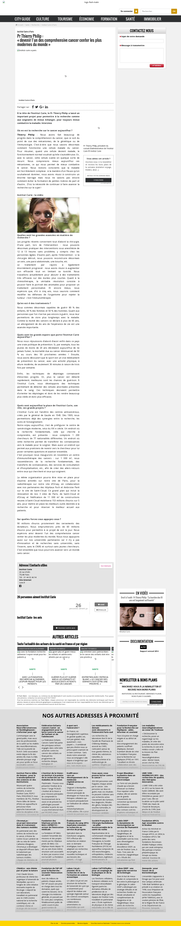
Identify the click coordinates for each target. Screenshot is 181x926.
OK (174, 11)
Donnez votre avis (66, 628)
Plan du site (54, 923)
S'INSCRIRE (156, 701)
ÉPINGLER (102, 610)
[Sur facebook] (33, 107)
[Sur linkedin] (46, 107)
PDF (144, 647)
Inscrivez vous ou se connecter (120, 923)
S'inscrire (98, 180)
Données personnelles (68, 923)
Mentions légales (83, 923)
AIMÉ (102, 604)
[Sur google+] (41, 107)
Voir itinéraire (106, 566)
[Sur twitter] (36, 107)
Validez (157, 65)
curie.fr (22, 582)
